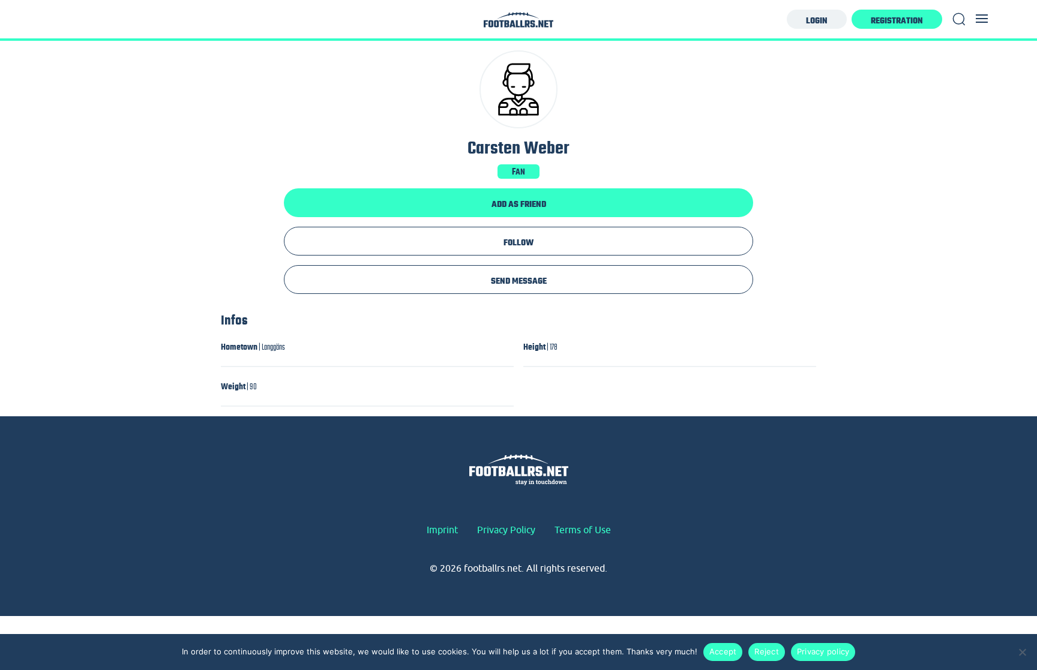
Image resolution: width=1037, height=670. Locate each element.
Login (817, 20)
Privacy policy (823, 651)
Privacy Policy (506, 529)
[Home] (518, 23)
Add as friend (518, 204)
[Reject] (1022, 652)
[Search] (959, 19)
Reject (766, 651)
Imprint (442, 529)
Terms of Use (583, 529)
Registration (897, 20)
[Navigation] (982, 18)
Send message (519, 281)
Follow (518, 242)
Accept (723, 651)
